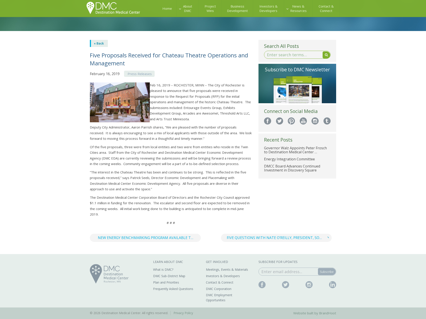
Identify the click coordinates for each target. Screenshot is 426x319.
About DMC (187, 8)
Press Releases (140, 74)
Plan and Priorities (166, 282)
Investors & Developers (268, 8)
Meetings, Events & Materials (227, 269)
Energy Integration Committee (289, 159)
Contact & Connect (326, 8)
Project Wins (210, 8)
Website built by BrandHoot (314, 313)
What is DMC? (163, 269)
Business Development (237, 8)
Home (167, 8)
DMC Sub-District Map (169, 276)
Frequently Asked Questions (173, 289)
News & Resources (298, 8)
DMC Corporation (218, 289)
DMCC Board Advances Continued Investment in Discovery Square (292, 168)
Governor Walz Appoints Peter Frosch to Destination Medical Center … (295, 150)
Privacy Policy (183, 313)
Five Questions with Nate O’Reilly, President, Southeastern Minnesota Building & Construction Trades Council (279, 237)
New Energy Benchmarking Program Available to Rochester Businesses (149, 237)
